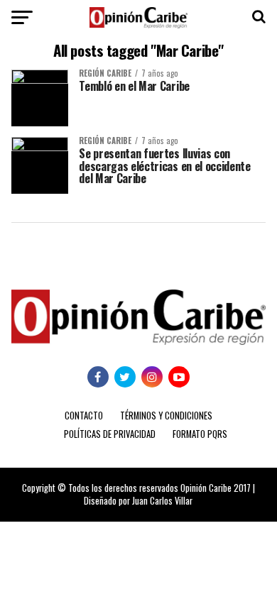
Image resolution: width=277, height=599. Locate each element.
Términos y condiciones (166, 415)
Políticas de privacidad (110, 434)
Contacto (84, 415)
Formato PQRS (200, 434)
